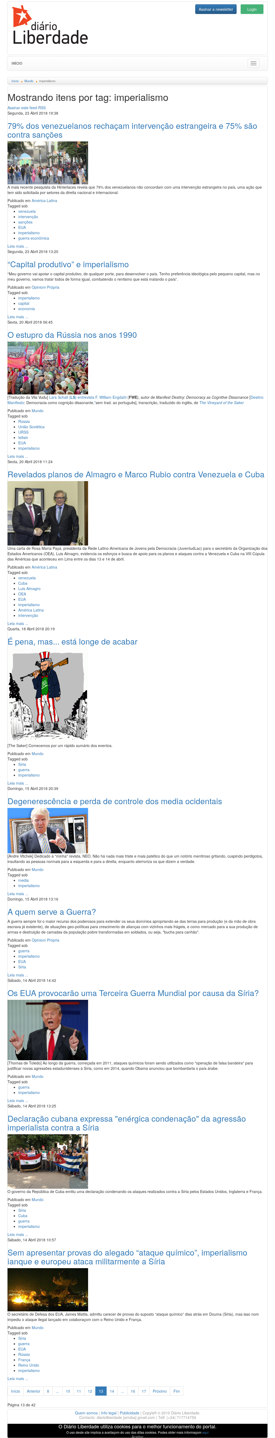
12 (90, 1391)
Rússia (24, 421)
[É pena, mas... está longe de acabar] (48, 694)
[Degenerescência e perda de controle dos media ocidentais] (48, 830)
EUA (22, 227)
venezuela (27, 211)
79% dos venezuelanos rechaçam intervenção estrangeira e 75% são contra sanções (132, 130)
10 (68, 1391)
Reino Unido (28, 1365)
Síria (22, 764)
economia (26, 308)
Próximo (160, 1391)
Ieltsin (23, 437)
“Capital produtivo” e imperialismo (68, 264)
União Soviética (31, 426)
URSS (23, 432)
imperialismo (29, 232)
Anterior (33, 1391)
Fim (176, 1391)
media (23, 880)
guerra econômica (33, 238)
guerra (24, 769)
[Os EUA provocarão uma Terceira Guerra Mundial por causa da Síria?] (48, 1029)
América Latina (44, 200)
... (57, 1391)
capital (23, 303)
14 (112, 1391)
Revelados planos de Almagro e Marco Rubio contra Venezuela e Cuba (136, 474)
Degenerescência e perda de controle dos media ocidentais (115, 801)
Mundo (38, 410)
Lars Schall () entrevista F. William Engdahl (87, 397)
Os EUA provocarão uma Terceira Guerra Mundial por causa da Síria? (133, 992)
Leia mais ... (18, 246)
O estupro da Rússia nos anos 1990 (72, 334)
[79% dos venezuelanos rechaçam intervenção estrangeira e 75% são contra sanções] (48, 162)
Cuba (22, 583)
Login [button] (252, 9)
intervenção (28, 216)
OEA (22, 594)
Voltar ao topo (259, 1427)
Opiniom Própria (45, 287)
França (24, 1359)
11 (79, 1391)
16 (133, 1391)
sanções (25, 222)
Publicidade (129, 1412)
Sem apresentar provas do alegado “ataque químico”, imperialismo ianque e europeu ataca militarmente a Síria (127, 1256)
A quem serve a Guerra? (52, 911)
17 (144, 1391)
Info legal (109, 1412)
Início (17, 63)
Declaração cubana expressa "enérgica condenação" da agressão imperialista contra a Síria (127, 1123)
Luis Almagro (29, 588)
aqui (205, 1432)
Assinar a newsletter (216, 9)
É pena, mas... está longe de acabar (73, 641)
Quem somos (86, 1412)
